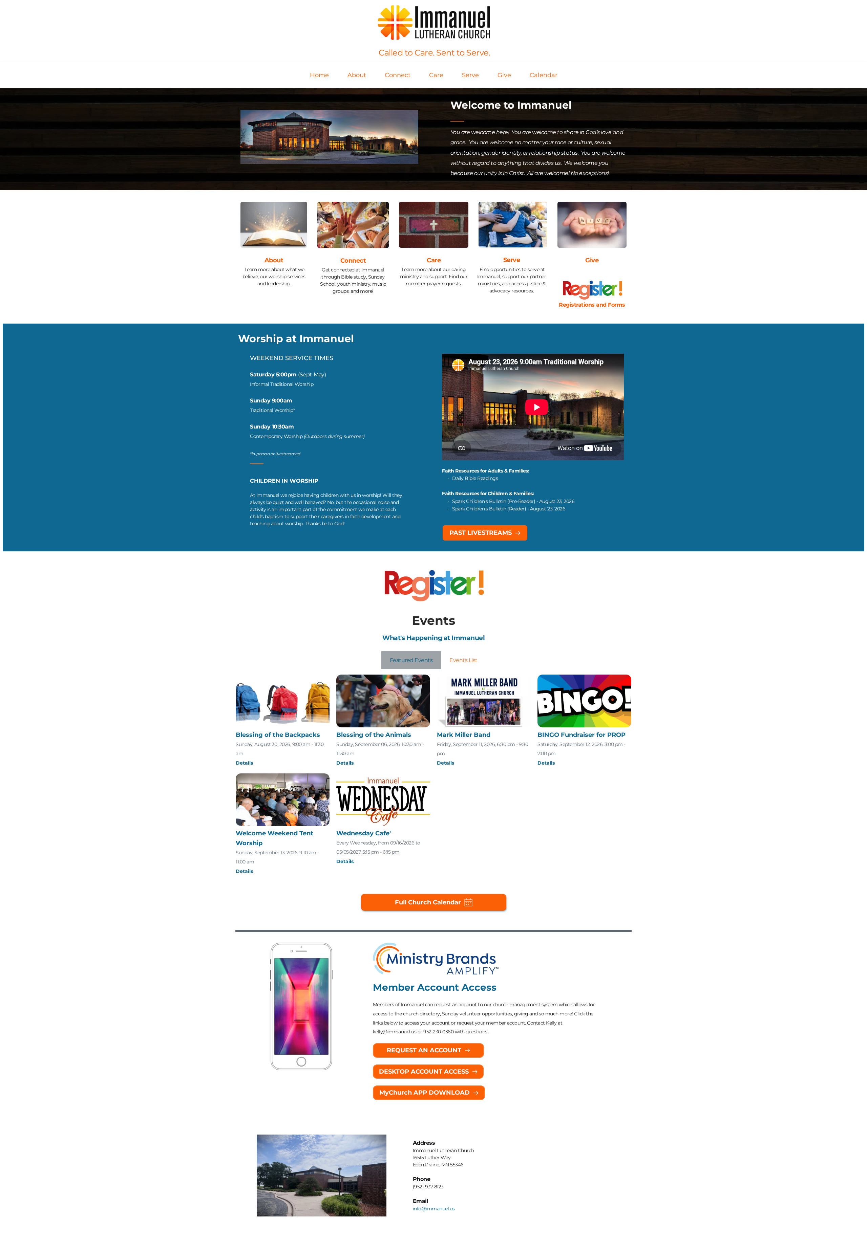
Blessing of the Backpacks (278, 735)
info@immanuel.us (434, 1209)
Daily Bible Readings (475, 478)
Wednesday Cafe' (363, 833)
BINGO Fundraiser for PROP (581, 735)
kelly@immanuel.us (395, 1032)
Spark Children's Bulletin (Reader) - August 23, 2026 (509, 509)
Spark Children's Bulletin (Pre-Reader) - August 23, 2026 (513, 501)
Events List (463, 660)
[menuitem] (319, 75)
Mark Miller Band (463, 735)
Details (244, 763)
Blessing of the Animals (373, 735)
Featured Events (411, 660)
